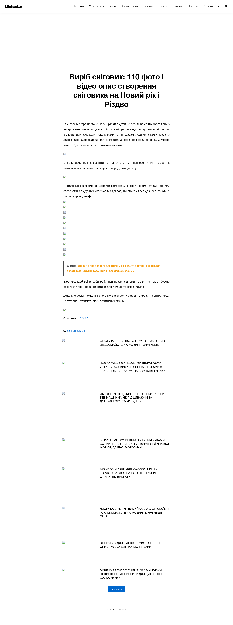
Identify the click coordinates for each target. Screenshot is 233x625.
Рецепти (148, 6)
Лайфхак (78, 6)
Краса (112, 6)
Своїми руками (129, 6)
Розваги (208, 6)
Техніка (162, 6)
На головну (116, 589)
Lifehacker (121, 609)
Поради (193, 6)
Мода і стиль (96, 6)
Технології (178, 6)
